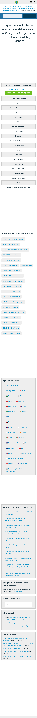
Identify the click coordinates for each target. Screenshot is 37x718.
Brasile (10, 396)
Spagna (10, 464)
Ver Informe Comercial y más (18, 93)
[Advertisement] (18, 62)
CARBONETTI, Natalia (10, 307)
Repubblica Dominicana (16, 458)
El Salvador (12, 417)
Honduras (11, 432)
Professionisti (29, 6)
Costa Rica (12, 406)
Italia (10, 438)
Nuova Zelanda (13, 443)
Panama (28, 443)
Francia (10, 427)
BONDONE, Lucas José (10, 244)
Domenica (11, 411)
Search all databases (30, 16)
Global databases (12, 385)
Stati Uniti (23, 464)
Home (5, 6)
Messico (21, 438)
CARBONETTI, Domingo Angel (13, 302)
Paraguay (11, 448)
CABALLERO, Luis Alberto (11, 271)
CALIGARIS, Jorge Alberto (12, 286)
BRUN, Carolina (27, 265)
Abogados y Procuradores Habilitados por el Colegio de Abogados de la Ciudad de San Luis (18, 567)
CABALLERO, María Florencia (12, 276)
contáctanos (18, 591)
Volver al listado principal (11, 623)
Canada (22, 396)
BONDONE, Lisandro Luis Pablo (13, 239)
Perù (22, 448)
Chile (10, 401)
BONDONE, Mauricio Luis (11, 255)
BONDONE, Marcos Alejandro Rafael (15, 250)
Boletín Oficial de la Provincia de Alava (16, 651)
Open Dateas (12, 6)
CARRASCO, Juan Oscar (11, 317)
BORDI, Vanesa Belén (10, 265)
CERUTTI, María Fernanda (11, 333)
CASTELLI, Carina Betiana (11, 323)
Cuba (24, 406)
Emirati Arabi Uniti (14, 422)
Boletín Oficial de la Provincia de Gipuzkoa (17, 656)
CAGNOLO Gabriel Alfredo (18, 90)
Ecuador (24, 411)
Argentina (20, 6)
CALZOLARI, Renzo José (11, 291)
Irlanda (24, 432)
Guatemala (23, 427)
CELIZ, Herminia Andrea (11, 328)
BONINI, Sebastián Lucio (11, 260)
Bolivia (24, 391)
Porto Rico (12, 453)
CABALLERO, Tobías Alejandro (13, 281)
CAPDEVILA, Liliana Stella (11, 297)
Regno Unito (26, 453)
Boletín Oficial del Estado (11, 648)
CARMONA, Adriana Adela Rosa (13, 312)
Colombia (21, 401)
